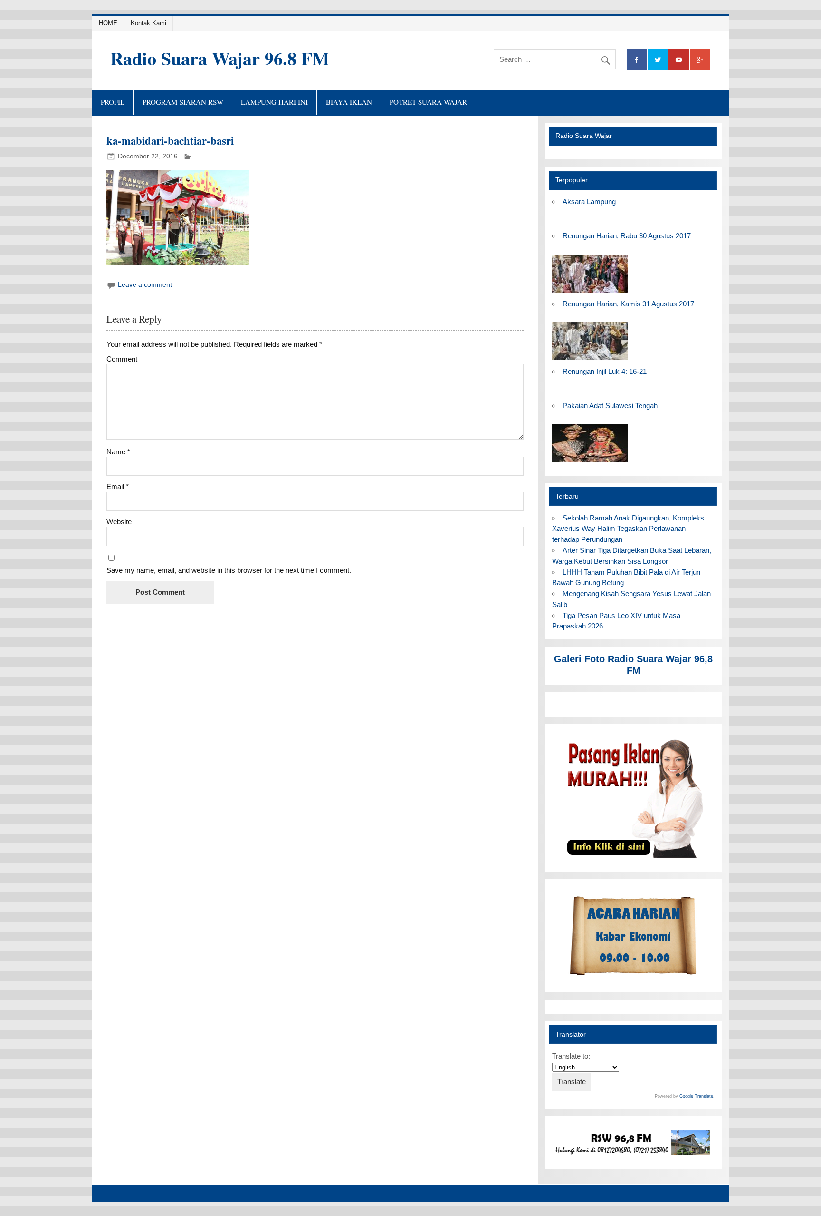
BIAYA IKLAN (349, 102)
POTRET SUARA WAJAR (428, 102)
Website (119, 521)
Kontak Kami (148, 23)
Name (118, 451)
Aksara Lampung (589, 201)
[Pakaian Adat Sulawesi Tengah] (590, 463)
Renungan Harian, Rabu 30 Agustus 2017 (627, 236)
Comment (121, 359)
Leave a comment (145, 284)
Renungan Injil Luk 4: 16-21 (605, 371)
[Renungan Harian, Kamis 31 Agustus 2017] (590, 360)
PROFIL (112, 102)
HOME (108, 23)
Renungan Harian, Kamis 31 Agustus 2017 (628, 304)
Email (117, 486)
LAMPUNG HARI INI (274, 102)
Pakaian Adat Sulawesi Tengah (610, 406)
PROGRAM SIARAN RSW (183, 102)
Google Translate (696, 1096)
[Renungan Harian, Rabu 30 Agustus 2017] (590, 293)
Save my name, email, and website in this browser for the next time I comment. (228, 570)
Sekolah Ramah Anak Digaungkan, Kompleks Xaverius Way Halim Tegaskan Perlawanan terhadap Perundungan (628, 529)
